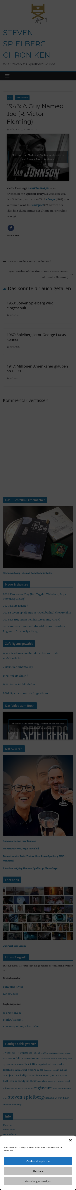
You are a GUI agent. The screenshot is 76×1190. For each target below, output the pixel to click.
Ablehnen (38, 1171)
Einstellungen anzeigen (38, 1181)
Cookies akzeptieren (38, 1161)
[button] (70, 1140)
